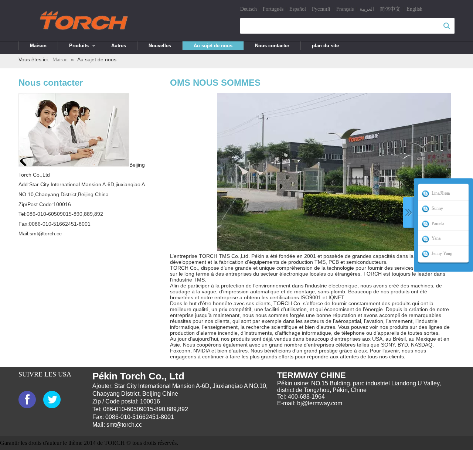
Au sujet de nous (213, 45)
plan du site (325, 45)
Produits (79, 45)
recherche (446, 25)
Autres (118, 45)
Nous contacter (272, 45)
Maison (38, 45)
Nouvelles (160, 45)
